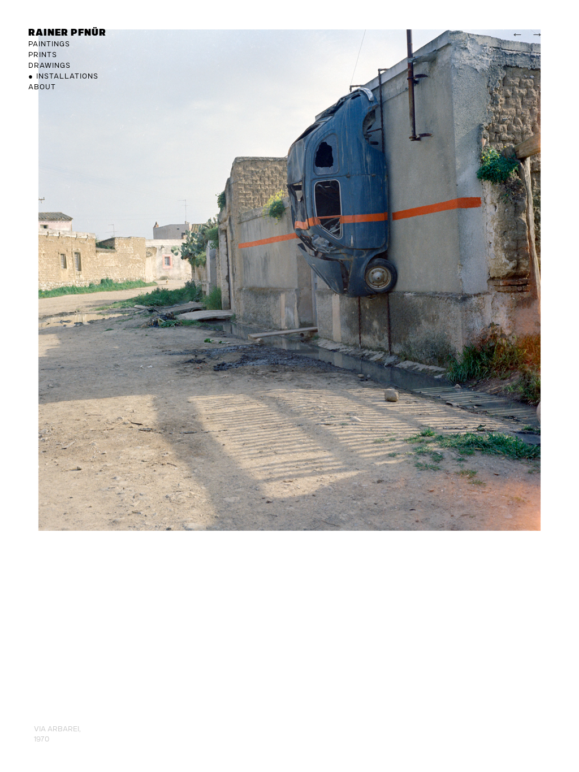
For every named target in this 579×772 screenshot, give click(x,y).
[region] (289, 265)
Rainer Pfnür (67, 32)
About (42, 86)
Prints (42, 54)
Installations (67, 75)
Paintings (49, 43)
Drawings (49, 65)
